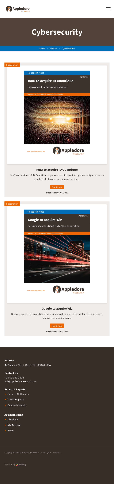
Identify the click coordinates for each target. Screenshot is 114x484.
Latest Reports (16, 399)
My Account (14, 425)
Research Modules (17, 405)
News (11, 430)
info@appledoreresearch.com (20, 381)
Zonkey (22, 464)
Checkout (13, 419)
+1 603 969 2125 (14, 377)
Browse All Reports (18, 394)
